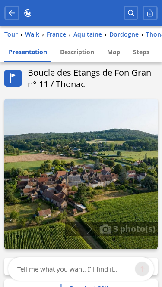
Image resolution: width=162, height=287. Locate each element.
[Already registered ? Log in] (150, 13)
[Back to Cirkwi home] (28, 13)
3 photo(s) (133, 228)
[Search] (131, 13)
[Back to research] (11, 13)
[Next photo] (89, 228)
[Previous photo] (73, 228)
